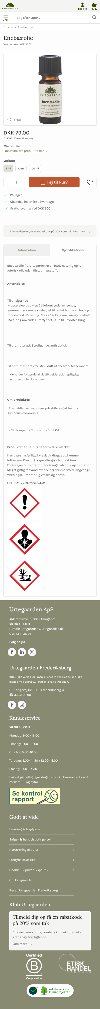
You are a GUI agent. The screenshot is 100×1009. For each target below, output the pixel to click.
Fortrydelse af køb (22, 860)
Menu (6, 20)
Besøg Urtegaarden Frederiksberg (33, 890)
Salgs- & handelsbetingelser (30, 839)
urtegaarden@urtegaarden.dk (42, 629)
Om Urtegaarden (21, 880)
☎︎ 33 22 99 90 (20, 695)
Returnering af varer (23, 850)
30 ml (21, 168)
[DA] (10, 6)
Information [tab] (27, 250)
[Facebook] (12, 652)
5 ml (8, 168)
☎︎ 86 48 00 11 (19, 624)
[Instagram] (32, 652)
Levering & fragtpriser (25, 829)
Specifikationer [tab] (73, 250)
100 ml (35, 168)
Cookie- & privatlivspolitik (28, 870)
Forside (8, 27)
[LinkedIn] (22, 652)
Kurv (94, 9)
